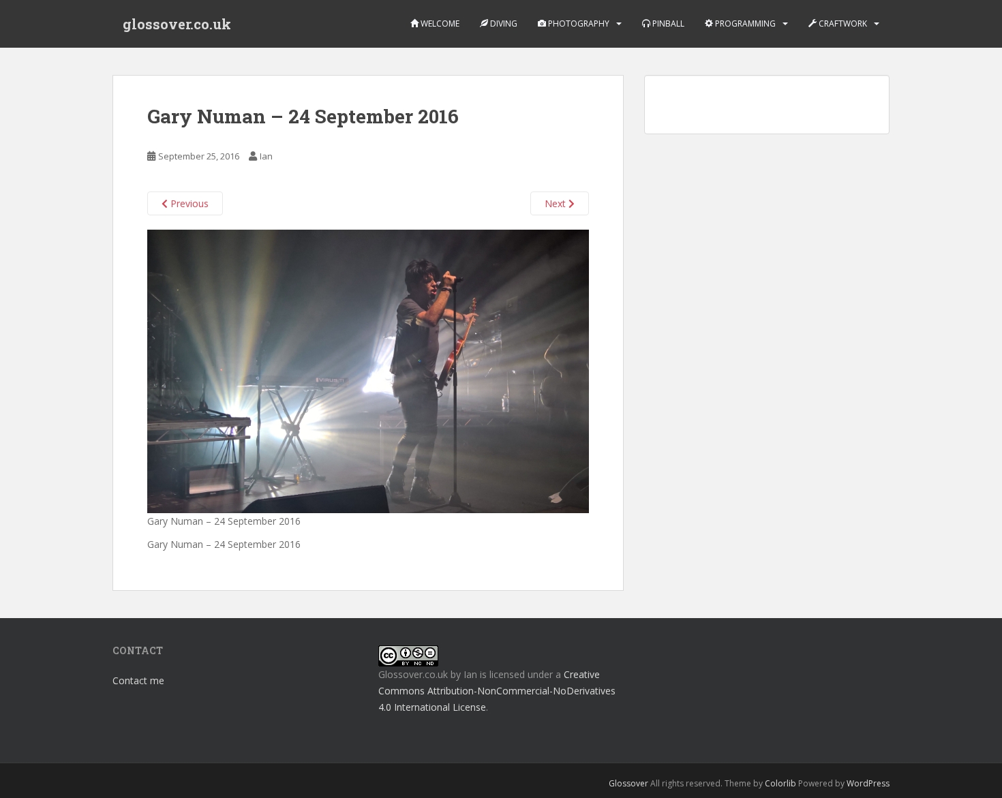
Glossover (628, 783)
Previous (188, 203)
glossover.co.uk (177, 24)
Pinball (667, 23)
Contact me (138, 680)
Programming (744, 23)
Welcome (439, 23)
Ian (266, 156)
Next (556, 203)
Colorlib (780, 783)
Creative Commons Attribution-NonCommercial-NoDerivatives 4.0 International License (497, 690)
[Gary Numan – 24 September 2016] (368, 370)
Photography (577, 23)
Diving (502, 23)
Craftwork (842, 23)
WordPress (868, 783)
